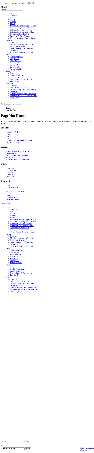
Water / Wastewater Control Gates (22, 38)
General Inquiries (16, 57)
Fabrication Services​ (17, 46)
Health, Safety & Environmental (21, 79)
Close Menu (5, 203)
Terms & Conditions (13, 199)
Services (9, 40)
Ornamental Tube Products (19, 34)
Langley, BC (14, 67)
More (4, 7)
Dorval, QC (14, 63)
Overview (13, 15)
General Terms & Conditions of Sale (23, 94)
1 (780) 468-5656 (12, 187)
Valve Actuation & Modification (21, 52)
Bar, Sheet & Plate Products (20, 36)
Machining (14, 50)
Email (8, 185)
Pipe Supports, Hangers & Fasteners (23, 28)
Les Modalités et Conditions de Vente (23, 96)
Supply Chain (15, 77)
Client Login (14, 98)
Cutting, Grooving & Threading (21, 48)
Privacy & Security (12, 197)
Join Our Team (15, 81)
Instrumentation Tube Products (21, 30)
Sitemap (8, 195)
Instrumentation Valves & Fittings (22, 32)
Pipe (11, 18)
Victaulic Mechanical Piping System (23, 26)
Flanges (13, 22)
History (12, 73)
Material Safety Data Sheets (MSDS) (23, 90)
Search (8, 100)
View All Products (12, 142)
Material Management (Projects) (21, 44)
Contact (8, 55)
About (8, 71)
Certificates (14, 92)
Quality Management (17, 75)
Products (9, 13)
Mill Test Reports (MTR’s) (19, 87)
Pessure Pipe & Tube (13, 132)
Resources (9, 83)
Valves (12, 24)
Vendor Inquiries (16, 69)
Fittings (12, 20)
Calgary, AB (14, 59)
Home (8, 108)
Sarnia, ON (14, 65)
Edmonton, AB (15, 61)
